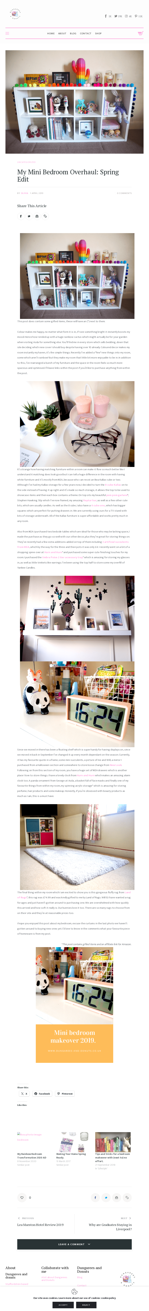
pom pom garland (117, 495)
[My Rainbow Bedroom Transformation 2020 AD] (35, 1142)
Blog (79, 1277)
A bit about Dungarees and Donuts (54, 1278)
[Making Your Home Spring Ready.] (74, 1142)
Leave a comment (72, 1244)
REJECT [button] (86, 1305)
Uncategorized (26, 162)
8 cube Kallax (113, 485)
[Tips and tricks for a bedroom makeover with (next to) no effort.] (113, 1142)
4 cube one (98, 505)
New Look (116, 765)
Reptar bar (89, 500)
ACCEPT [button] (63, 1305)
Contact (81, 1285)
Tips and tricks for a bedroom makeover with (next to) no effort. (112, 1157)
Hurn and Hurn (53, 552)
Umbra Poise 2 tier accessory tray (62, 557)
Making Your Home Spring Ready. (71, 1156)
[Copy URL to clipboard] (45, 216)
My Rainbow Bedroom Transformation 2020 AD (31, 1156)
